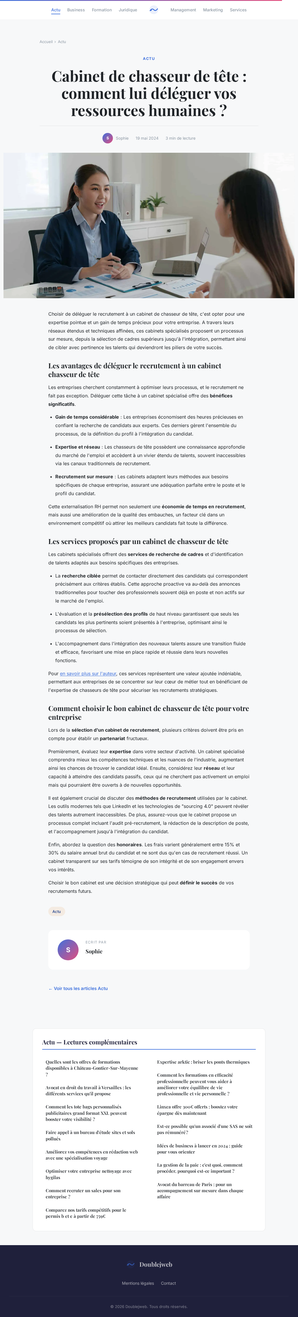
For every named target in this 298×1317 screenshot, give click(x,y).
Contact (168, 1283)
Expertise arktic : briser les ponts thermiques (203, 1062)
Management (183, 9)
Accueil (46, 41)
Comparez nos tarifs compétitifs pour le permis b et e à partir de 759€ (86, 1213)
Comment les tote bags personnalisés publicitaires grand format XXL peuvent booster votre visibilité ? (86, 1113)
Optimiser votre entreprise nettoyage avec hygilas (89, 1174)
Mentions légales (138, 1283)
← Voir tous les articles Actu (78, 988)
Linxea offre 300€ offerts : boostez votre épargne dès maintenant (197, 1110)
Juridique (128, 9)
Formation (102, 9)
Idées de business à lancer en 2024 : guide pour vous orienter (200, 1149)
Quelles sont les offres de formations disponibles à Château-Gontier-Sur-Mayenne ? (92, 1068)
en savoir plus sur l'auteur (88, 673)
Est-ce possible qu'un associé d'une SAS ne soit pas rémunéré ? (204, 1129)
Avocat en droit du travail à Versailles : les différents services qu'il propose (88, 1090)
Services (238, 9)
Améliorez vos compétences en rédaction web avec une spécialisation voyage (92, 1155)
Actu (55, 9)
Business (76, 9)
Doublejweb (155, 1264)
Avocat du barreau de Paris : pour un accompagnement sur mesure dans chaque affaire (200, 1190)
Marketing (213, 9)
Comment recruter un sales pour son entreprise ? (83, 1193)
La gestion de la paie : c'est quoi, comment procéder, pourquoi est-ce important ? (199, 1168)
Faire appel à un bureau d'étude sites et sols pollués (90, 1135)
